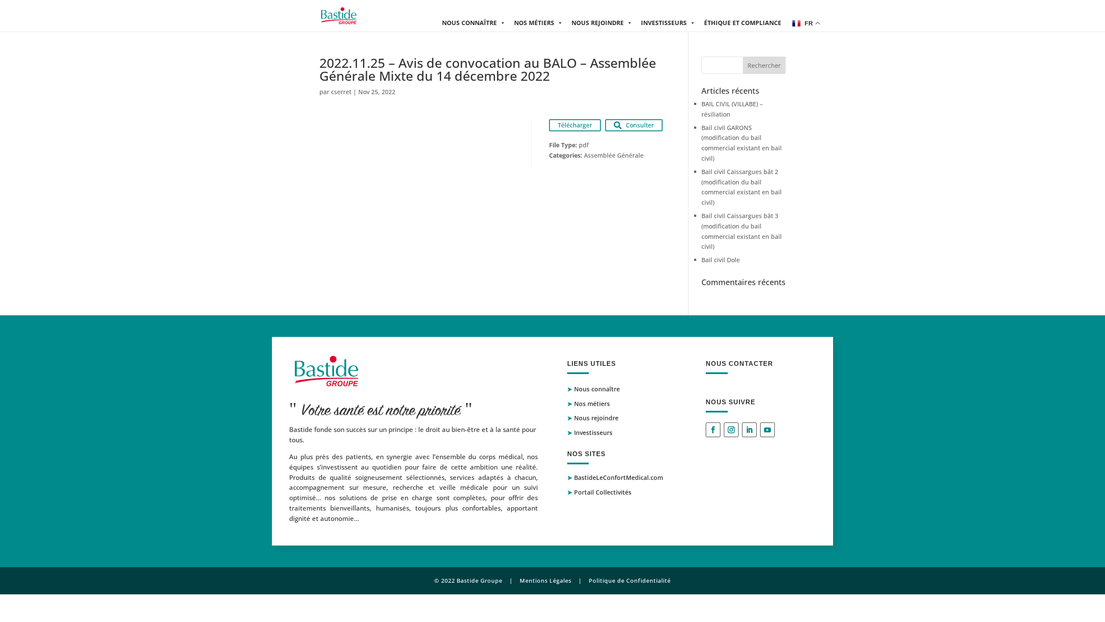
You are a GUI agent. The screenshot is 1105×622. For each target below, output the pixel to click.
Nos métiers (534, 23)
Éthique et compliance (742, 23)
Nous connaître (469, 23)
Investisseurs (664, 23)
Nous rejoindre (597, 23)
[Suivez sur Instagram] (731, 429)
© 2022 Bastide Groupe (468, 580)
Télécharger (575, 125)
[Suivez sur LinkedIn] (749, 429)
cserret (341, 92)
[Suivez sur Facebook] (713, 429)
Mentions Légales (545, 580)
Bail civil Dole (720, 260)
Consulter (640, 125)
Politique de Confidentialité (630, 580)
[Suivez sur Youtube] (767, 429)
